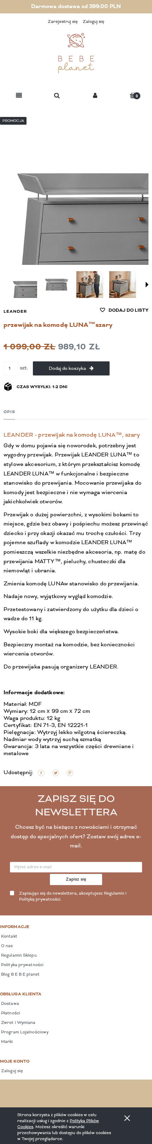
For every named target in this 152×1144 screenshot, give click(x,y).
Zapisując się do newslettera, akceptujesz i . (73, 896)
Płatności (10, 1013)
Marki (6, 1042)
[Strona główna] (76, 53)
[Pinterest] (70, 773)
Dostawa (9, 1004)
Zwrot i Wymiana (18, 1023)
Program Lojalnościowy (24, 1032)
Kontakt (8, 936)
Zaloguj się (11, 1071)
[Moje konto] (95, 96)
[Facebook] (41, 773)
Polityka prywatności (21, 965)
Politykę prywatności (39, 899)
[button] (19, 96)
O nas (6, 946)
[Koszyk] (133, 95)
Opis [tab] (9, 412)
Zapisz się (76, 879)
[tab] (9, 412)
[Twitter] (55, 773)
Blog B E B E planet (20, 974)
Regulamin (114, 893)
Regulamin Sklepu (18, 955)
